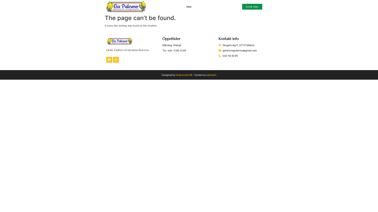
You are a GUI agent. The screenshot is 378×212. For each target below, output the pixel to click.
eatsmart (211, 75)
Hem (189, 6)
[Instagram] (116, 60)
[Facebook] (109, 60)
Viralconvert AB (184, 75)
